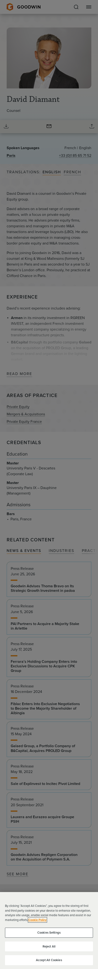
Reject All (49, 946)
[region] (49, 930)
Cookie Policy (37, 920)
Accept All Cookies (49, 960)
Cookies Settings (49, 932)
